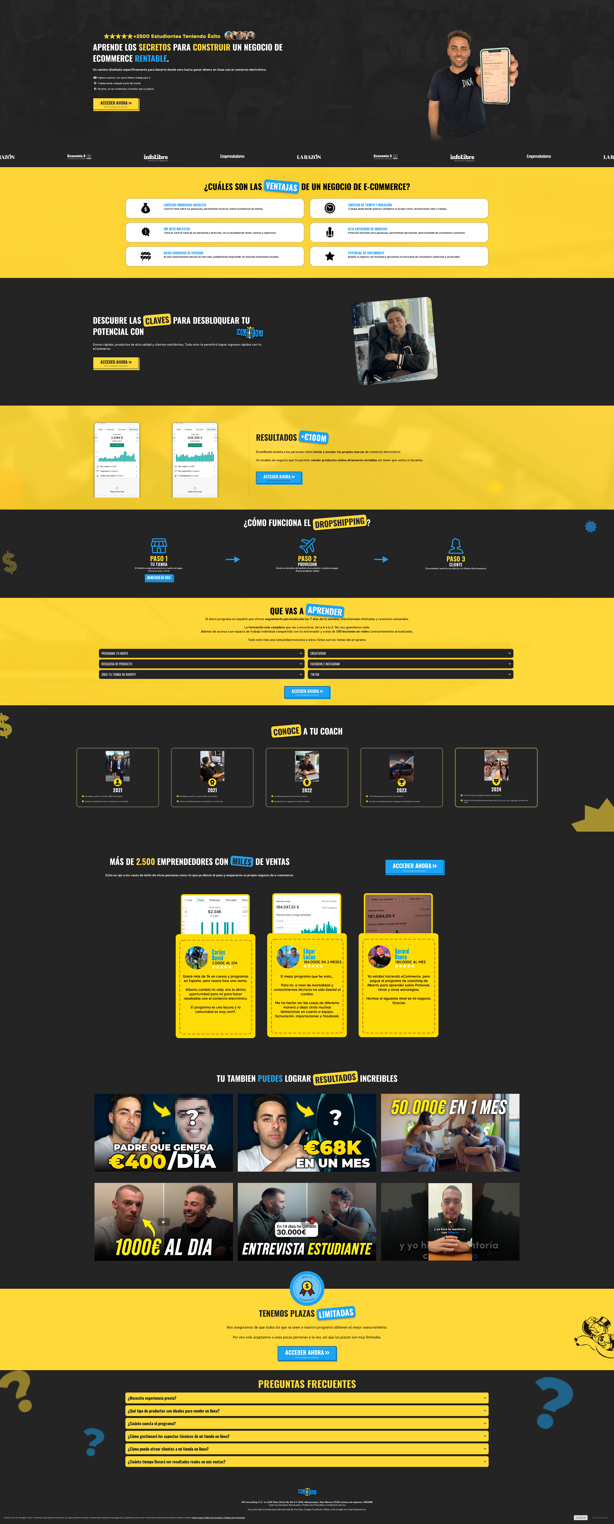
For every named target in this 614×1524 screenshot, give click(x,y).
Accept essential (600, 1517)
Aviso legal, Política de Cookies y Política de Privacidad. (218, 1517)
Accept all (580, 1517)
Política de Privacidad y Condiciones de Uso (324, 1505)
